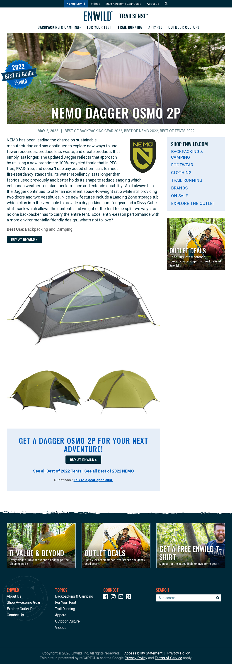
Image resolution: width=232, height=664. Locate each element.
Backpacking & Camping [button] (58, 27)
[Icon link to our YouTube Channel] (121, 597)
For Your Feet (99, 27)
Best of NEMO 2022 (141, 131)
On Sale (179, 195)
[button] (165, 3)
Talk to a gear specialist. (93, 480)
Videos (95, 3)
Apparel (155, 27)
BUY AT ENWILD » (24, 239)
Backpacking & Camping (187, 154)
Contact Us (15, 615)
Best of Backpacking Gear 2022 (93, 131)
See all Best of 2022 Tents (57, 471)
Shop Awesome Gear (23, 602)
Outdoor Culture (183, 27)
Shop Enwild (76, 3)
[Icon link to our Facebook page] (106, 597)
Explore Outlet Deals (23, 609)
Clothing (181, 172)
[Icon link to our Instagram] (114, 597)
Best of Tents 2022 (177, 131)
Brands (179, 188)
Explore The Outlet (193, 203)
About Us (153, 3)
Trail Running (130, 27)
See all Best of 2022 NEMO (109, 471)
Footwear (182, 164)
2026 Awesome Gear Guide (123, 3)
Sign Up (145, 650)
